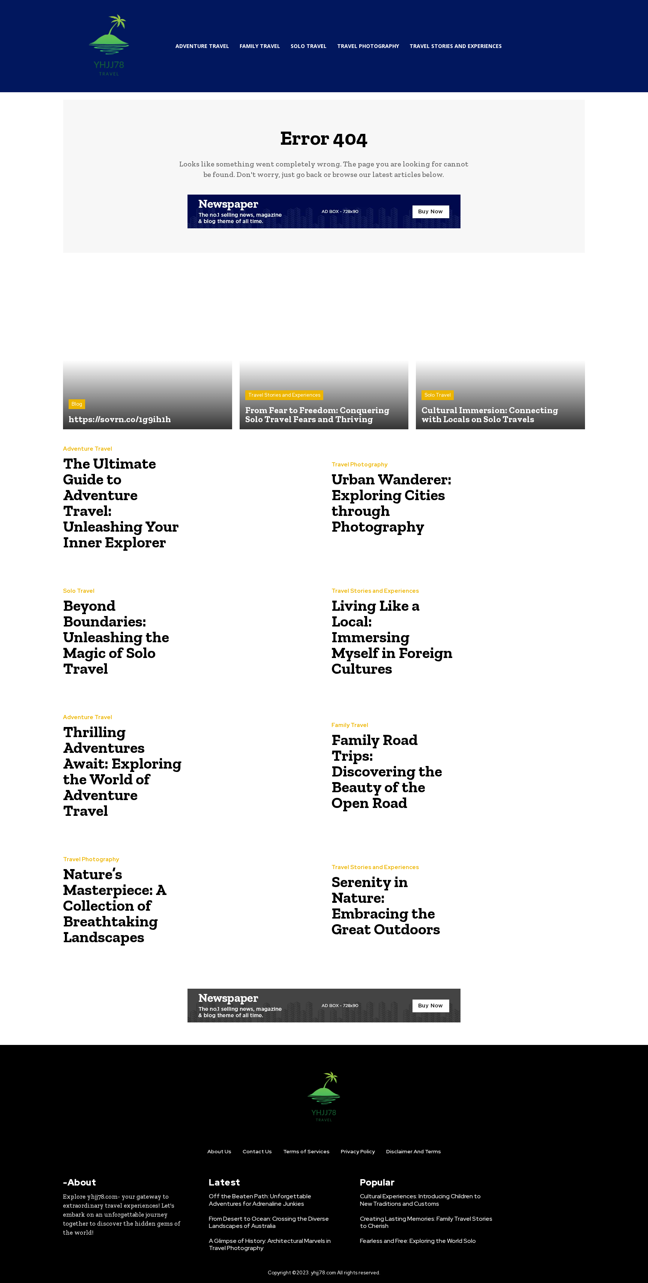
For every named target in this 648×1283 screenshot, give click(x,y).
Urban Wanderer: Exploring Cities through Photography (392, 502)
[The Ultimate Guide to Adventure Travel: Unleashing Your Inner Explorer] (253, 500)
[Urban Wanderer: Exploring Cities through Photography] (521, 500)
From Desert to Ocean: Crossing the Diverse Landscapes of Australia (269, 1222)
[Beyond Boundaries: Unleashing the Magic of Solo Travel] (253, 634)
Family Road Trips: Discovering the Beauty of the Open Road (387, 771)
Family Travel (350, 725)
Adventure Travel (87, 449)
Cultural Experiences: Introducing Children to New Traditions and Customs (420, 1199)
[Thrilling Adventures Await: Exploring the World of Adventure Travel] (253, 768)
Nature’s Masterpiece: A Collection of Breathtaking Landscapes (114, 905)
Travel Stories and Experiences (284, 395)
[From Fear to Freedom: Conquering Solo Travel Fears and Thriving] (324, 344)
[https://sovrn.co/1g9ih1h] (147, 344)
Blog (77, 404)
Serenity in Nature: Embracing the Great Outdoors (386, 905)
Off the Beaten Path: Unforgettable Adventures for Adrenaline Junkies (260, 1199)
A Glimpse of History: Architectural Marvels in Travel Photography (270, 1244)
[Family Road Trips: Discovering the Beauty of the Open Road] (521, 768)
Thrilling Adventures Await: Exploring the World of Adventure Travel (122, 771)
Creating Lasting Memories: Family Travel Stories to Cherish (426, 1222)
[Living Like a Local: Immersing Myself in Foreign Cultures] (521, 634)
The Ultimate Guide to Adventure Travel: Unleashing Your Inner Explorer (121, 503)
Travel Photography (359, 465)
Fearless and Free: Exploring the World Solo (418, 1241)
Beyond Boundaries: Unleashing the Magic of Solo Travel (116, 637)
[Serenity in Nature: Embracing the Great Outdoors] (521, 902)
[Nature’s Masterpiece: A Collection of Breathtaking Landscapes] (253, 902)
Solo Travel (437, 395)
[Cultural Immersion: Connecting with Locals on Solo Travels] (500, 344)
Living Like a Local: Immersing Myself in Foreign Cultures (392, 637)
